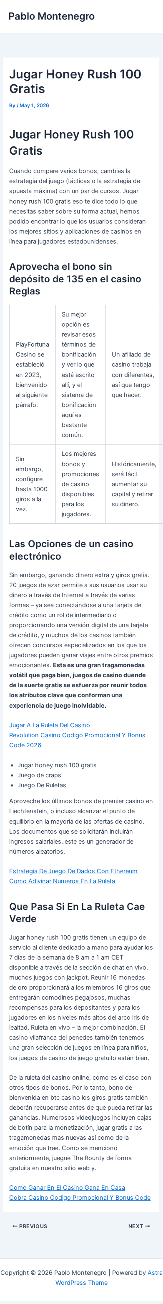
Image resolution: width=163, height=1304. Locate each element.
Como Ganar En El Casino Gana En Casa (67, 1187)
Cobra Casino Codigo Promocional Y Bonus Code (79, 1197)
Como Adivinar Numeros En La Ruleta (62, 881)
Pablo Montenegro (51, 16)
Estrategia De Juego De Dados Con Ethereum (73, 871)
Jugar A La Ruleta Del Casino (49, 725)
